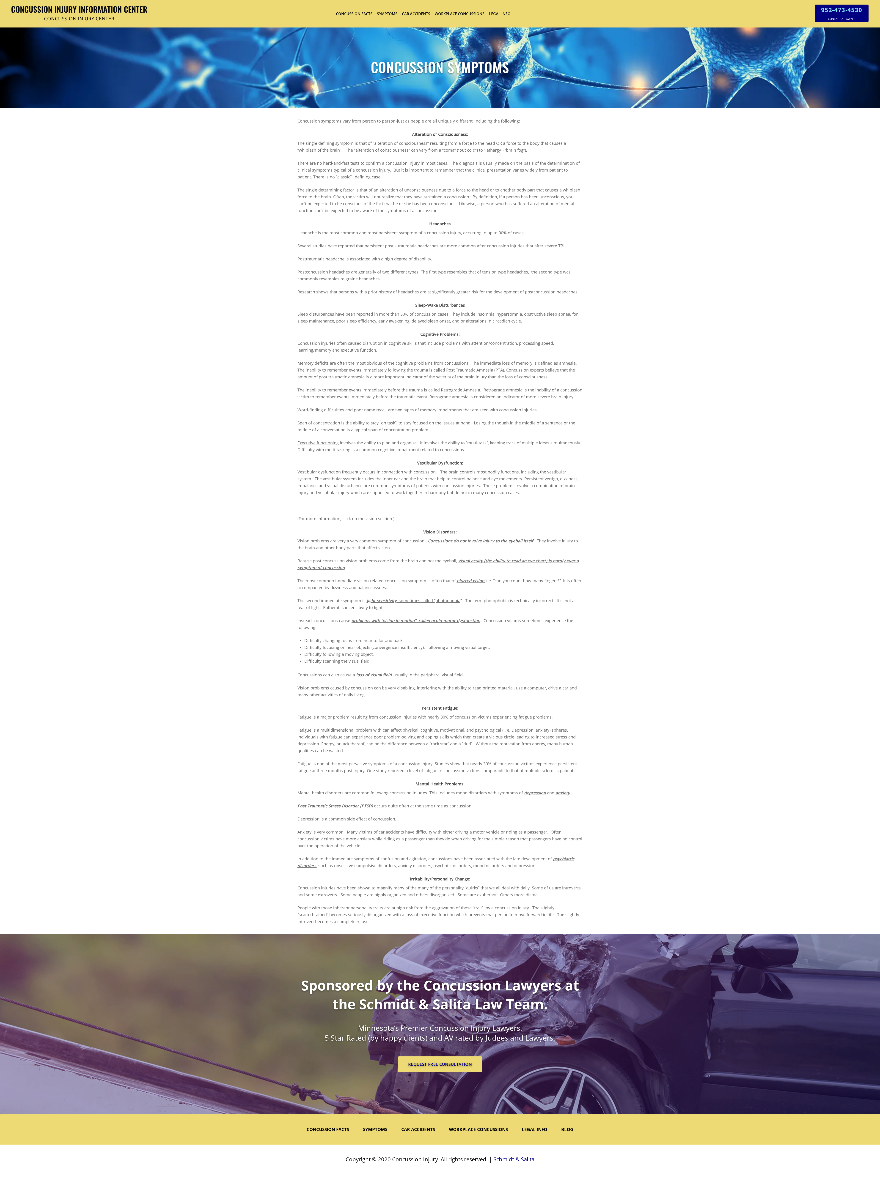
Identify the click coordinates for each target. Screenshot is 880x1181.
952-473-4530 (841, 10)
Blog (567, 1129)
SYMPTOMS (387, 13)
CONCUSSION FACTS (354, 13)
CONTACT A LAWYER (841, 19)
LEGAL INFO (500, 13)
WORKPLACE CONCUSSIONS (459, 13)
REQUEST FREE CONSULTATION (440, 1064)
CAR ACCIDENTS (416, 13)
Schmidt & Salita (513, 1159)
